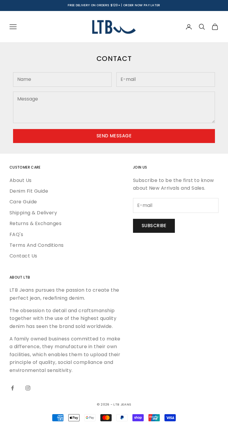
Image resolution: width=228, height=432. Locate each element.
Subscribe (154, 225)
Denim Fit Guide (29, 191)
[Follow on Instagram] (28, 388)
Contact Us (23, 255)
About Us (21, 180)
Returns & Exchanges (35, 223)
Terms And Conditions (37, 245)
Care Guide (23, 201)
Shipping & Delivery (33, 212)
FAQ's (16, 234)
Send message (114, 136)
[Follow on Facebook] (12, 388)
